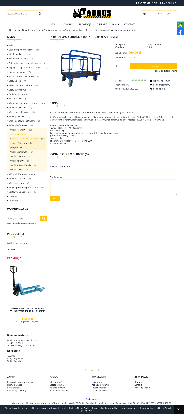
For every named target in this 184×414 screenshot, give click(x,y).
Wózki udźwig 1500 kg (20, 165)
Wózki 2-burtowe (19, 134)
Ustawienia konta (100, 390)
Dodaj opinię (92, 399)
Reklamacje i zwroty (16, 390)
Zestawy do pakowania (20, 192)
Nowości (13, 196)
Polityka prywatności (59, 387)
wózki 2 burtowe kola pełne (25, 138)
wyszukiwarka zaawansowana (21, 223)
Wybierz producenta (17, 243)
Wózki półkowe (17, 160)
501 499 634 (17, 342)
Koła (11, 45)
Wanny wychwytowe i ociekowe (24, 103)
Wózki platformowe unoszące (23, 174)
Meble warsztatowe (18, 58)
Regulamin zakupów (59, 390)
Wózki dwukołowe (17, 107)
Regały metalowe (17, 72)
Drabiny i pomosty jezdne (21, 49)
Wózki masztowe (17, 178)
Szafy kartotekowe (17, 89)
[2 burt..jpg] (81, 68)
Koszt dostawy (14, 387)
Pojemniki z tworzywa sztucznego (25, 63)
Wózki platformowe (18, 125)
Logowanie (97, 382)
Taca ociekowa (15, 98)
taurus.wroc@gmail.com (25, 340)
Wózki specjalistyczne (19, 112)
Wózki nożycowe (16, 183)
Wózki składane (17, 156)
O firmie (138, 382)
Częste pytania (57, 384)
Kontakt (138, 384)
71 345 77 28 (29, 345)
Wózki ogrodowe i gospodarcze (24, 187)
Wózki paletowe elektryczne (22, 120)
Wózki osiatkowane (19, 151)
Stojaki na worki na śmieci (21, 76)
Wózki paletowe (16, 116)
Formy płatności (14, 384)
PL (127, 84)
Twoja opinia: (56, 177)
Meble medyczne (17, 54)
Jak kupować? (56, 382)
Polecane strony (142, 387)
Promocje (13, 200)
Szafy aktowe (15, 80)
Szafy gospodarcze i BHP (20, 85)
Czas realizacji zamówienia (20, 382)
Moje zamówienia (100, 384)
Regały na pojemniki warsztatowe (25, 67)
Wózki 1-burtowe (18, 129)
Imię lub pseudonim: (60, 166)
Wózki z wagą (16, 169)
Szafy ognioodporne (18, 94)
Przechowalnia (99, 387)
